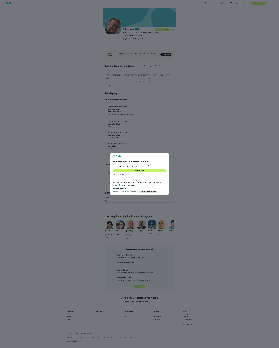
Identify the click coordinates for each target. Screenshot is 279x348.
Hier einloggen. (116, 176)
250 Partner (125, 181)
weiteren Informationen (118, 185)
